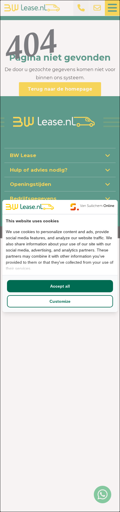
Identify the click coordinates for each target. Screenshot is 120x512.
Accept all (60, 286)
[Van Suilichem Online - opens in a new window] (92, 206)
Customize (60, 301)
